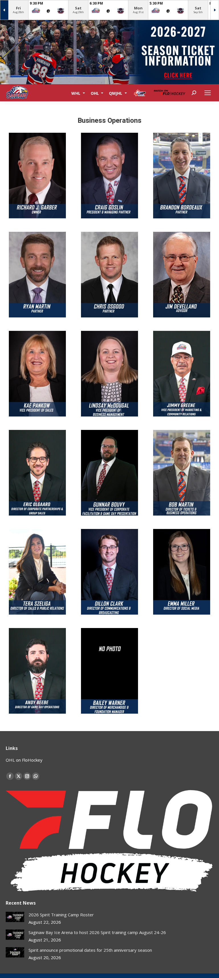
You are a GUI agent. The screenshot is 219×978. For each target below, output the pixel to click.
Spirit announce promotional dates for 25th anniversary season (90, 950)
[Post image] (15, 917)
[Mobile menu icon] (207, 92)
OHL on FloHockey (24, 760)
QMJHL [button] (116, 92)
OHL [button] (95, 92)
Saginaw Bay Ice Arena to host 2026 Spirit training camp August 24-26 (97, 932)
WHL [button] (76, 92)
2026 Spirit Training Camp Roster (61, 914)
